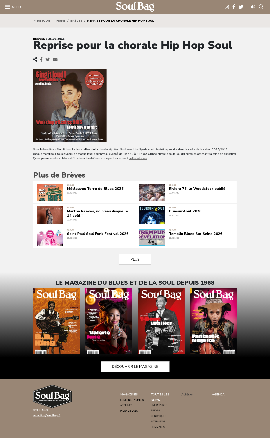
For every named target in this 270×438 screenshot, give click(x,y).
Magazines (129, 395)
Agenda (218, 395)
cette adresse (138, 158)
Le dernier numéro (132, 400)
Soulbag (135, 7)
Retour (43, 21)
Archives (126, 405)
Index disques (129, 411)
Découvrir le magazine (135, 366)
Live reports (159, 405)
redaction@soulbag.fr (46, 415)
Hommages (158, 427)
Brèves (76, 21)
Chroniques (158, 416)
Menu (16, 7)
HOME (61, 21)
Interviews (158, 421)
